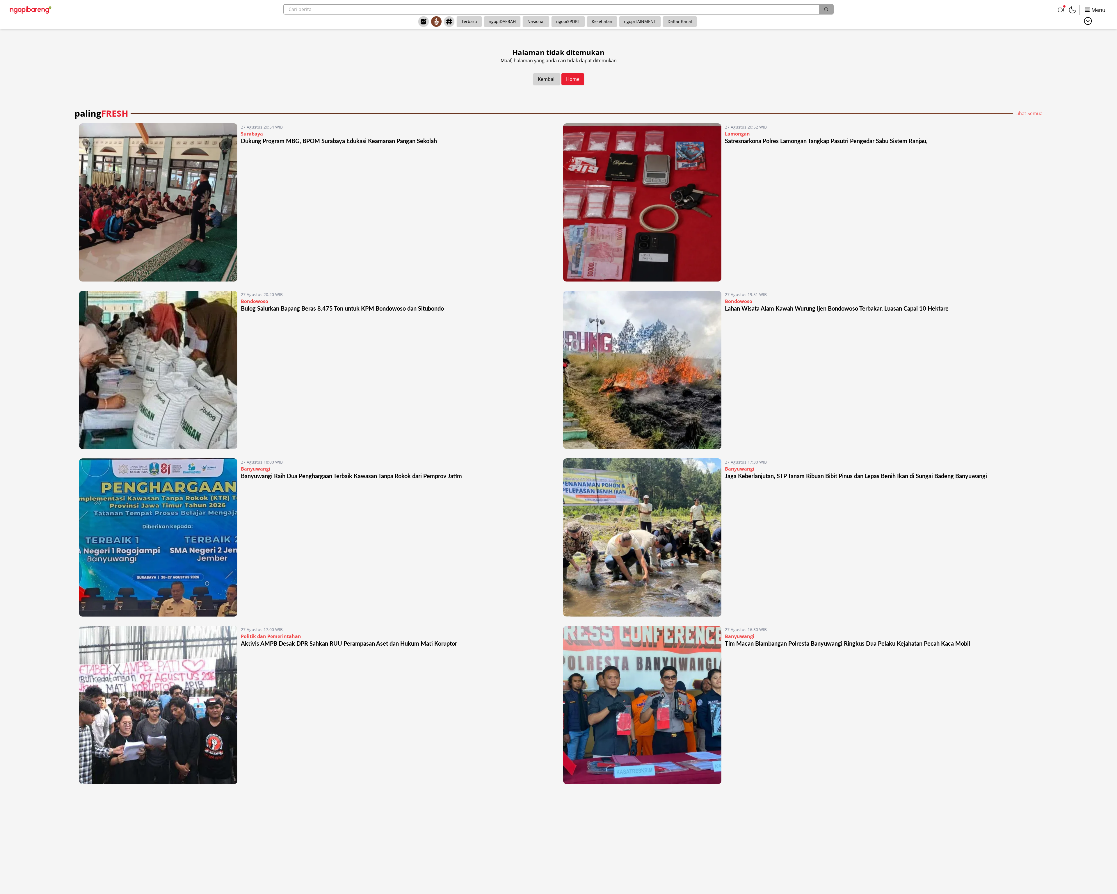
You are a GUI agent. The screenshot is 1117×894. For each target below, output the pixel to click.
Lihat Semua (1029, 113)
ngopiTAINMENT (640, 21)
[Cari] (826, 9)
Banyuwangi (255, 469)
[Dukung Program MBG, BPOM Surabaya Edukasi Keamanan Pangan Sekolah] (158, 202)
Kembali (547, 79)
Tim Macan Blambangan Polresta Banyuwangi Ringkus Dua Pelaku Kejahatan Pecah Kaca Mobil (847, 644)
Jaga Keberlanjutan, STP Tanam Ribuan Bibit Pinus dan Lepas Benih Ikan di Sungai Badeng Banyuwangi (856, 476)
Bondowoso (254, 301)
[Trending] (423, 21)
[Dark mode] (1072, 10)
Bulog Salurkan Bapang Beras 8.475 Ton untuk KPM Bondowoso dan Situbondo (342, 309)
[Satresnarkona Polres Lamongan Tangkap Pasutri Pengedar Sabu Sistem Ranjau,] (642, 202)
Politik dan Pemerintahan (271, 636)
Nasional (536, 21)
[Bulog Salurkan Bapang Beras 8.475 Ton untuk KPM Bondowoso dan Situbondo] (158, 370)
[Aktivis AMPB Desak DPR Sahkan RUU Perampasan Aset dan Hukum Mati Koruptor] (158, 705)
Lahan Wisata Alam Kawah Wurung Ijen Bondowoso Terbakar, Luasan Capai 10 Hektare (837, 309)
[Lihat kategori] (1088, 21)
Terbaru (469, 21)
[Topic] (449, 21)
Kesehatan (602, 21)
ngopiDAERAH (502, 21)
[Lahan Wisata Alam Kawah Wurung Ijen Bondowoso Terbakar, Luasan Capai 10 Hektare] (642, 370)
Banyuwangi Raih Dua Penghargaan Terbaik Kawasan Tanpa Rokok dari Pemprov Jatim (351, 476)
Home (572, 79)
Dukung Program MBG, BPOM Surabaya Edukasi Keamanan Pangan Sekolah (339, 141)
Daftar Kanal (680, 21)
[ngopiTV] (1061, 10)
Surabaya (252, 134)
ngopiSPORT (568, 21)
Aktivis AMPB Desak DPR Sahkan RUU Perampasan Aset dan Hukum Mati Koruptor (349, 644)
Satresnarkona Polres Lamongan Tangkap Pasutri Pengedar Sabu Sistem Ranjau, (827, 141)
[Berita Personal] (436, 21)
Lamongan (737, 134)
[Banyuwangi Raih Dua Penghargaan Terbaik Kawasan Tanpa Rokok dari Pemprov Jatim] (158, 537)
